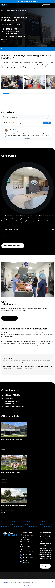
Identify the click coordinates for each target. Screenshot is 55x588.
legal (23, 574)
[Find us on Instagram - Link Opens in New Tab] (45, 536)
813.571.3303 (4, 480)
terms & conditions (37, 574)
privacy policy (16, 574)
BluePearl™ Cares (28, 554)
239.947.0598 (9, 398)
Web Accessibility (28, 557)
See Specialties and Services (12, 245)
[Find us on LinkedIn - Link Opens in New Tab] (50, 536)
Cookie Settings (27, 585)
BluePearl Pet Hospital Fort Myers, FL (19, 10)
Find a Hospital (46, 5)
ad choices (28, 574)
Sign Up (46, 566)
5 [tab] (31, 93)
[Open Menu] (52, 5)
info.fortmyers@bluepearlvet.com (15, 36)
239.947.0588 (11, 29)
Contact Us (26, 542)
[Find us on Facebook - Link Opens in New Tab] (41, 536)
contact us (27, 575)
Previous (3, 82)
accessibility (46, 574)
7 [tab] (44, 93)
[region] (27, 583)
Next (52, 82)
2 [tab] (12, 93)
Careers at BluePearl (26, 551)
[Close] (52, 581)
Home (2, 10)
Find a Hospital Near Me (27, 546)
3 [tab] (19, 93)
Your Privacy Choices (27, 561)
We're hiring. (34, 1)
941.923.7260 (4, 447)
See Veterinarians (9, 318)
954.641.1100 (4, 512)
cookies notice (8, 574)
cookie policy (5, 582)
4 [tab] (25, 93)
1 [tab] (6, 93)
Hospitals (7, 10)
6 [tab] (38, 93)
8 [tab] (50, 93)
